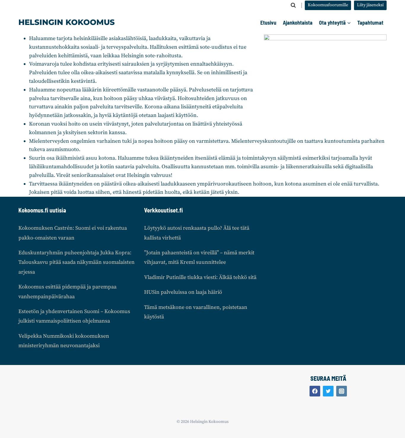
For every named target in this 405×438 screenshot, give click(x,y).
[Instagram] (341, 391)
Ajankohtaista (297, 22)
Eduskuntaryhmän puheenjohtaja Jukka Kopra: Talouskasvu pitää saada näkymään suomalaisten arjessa (76, 262)
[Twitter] (328, 391)
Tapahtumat (370, 22)
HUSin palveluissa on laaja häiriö (183, 292)
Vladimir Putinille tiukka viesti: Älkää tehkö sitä (200, 277)
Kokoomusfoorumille (328, 5)
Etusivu (268, 22)
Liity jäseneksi (370, 5)
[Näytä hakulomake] (293, 5)
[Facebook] (315, 391)
